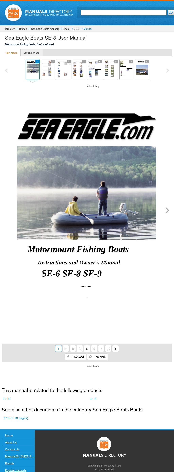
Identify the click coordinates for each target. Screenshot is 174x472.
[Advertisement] (87, 92)
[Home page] (13, 12)
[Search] (171, 12)
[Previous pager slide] (7, 70)
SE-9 (6, 398)
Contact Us (12, 449)
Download (77, 356)
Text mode (11, 52)
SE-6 (93, 398)
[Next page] (167, 211)
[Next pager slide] (167, 70)
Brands (9, 463)
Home (9, 435)
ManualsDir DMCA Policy (20, 456)
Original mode (31, 52)
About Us (11, 442)
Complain (99, 356)
